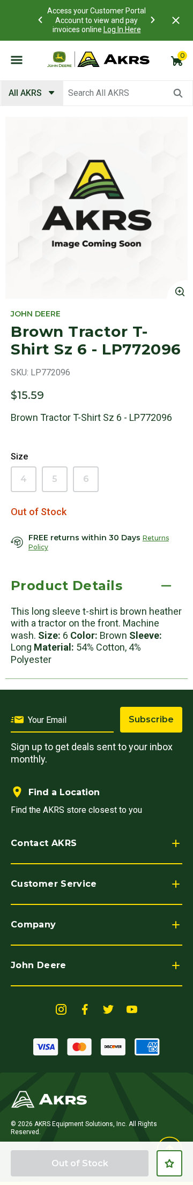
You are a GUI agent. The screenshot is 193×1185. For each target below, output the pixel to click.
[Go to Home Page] (49, 1098)
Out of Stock (79, 1163)
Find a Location (64, 792)
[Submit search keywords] (178, 93)
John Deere (38, 965)
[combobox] (96, 93)
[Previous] (40, 19)
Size (19, 456)
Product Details (66, 585)
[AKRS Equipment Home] (98, 59)
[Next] (152, 19)
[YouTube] (131, 1008)
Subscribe (151, 719)
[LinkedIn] (61, 1008)
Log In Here (122, 29)
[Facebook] (84, 1008)
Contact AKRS (44, 843)
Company (33, 924)
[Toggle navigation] (16, 59)
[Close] (176, 20)
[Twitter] (108, 1008)
